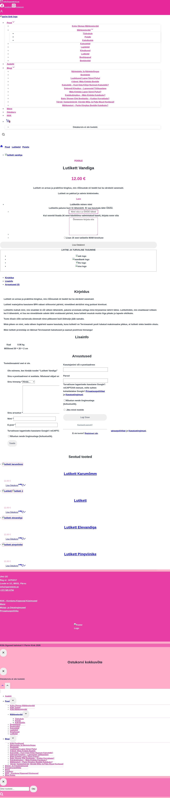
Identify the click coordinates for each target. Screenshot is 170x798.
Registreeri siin (91, 433)
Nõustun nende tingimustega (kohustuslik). (78, 402)
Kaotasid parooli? (85, 425)
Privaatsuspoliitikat (95, 391)
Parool (66, 376)
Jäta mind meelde (75, 410)
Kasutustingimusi (74, 394)
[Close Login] (3, 653)
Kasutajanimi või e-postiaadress (79, 365)
